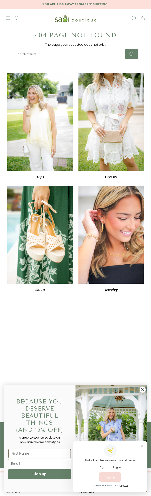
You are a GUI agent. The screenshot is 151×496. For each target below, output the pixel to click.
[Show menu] (8, 18)
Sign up (39, 474)
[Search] (131, 54)
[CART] (142, 18)
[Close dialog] (142, 389)
